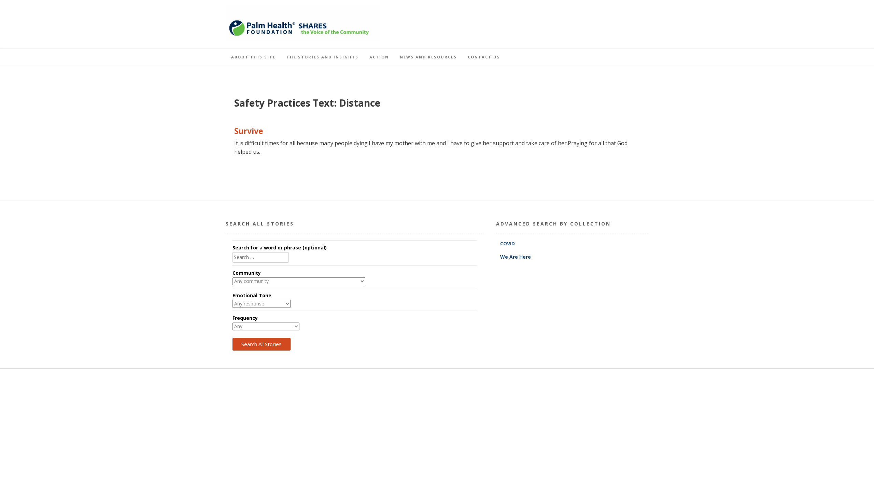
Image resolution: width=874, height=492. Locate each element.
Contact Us (484, 56)
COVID (508, 243)
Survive (248, 130)
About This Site (253, 56)
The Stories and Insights (322, 56)
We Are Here (515, 257)
